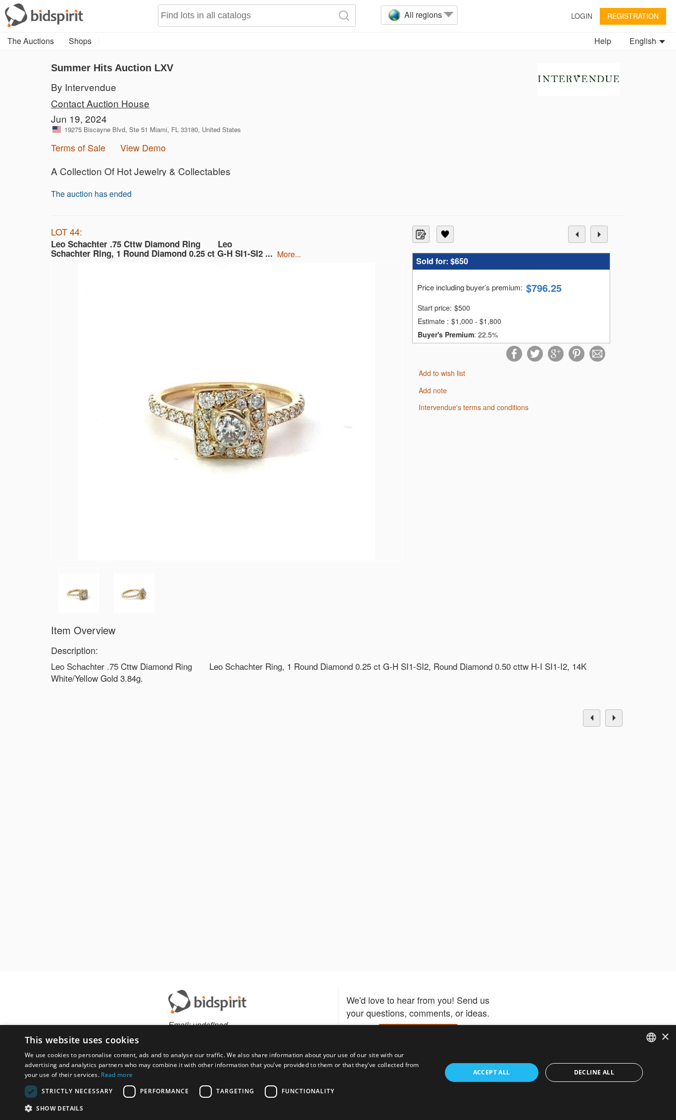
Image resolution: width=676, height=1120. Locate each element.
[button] (227, 1108)
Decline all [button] (594, 1072)
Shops (80, 41)
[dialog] (338, 1072)
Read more (117, 1075)
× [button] (665, 1037)
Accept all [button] (491, 1072)
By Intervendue (83, 86)
